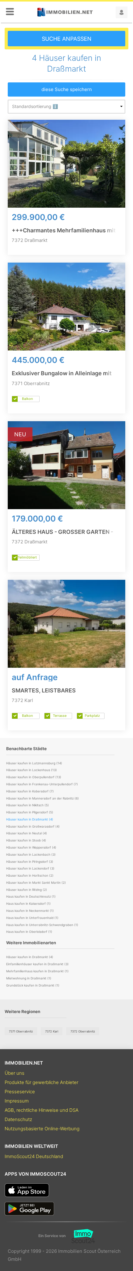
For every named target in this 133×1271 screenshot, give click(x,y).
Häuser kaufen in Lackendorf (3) (30, 868)
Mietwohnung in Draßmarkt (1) (28, 978)
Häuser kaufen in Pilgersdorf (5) (29, 812)
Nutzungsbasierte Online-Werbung (42, 1129)
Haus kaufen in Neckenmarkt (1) (30, 910)
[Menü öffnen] (10, 12)
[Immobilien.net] (65, 12)
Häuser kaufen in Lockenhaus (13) (31, 770)
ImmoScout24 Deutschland (34, 1156)
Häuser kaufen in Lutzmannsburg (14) (34, 763)
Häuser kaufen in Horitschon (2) (30, 875)
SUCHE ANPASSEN (67, 38)
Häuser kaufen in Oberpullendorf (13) (33, 777)
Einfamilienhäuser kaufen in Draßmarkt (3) (37, 964)
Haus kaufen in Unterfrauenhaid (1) (32, 918)
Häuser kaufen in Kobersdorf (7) (30, 791)
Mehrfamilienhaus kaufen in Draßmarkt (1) (37, 971)
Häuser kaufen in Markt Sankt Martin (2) (36, 882)
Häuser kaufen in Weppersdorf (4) (31, 847)
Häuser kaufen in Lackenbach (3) (31, 854)
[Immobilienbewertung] (80, 1236)
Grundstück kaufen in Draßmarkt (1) (32, 985)
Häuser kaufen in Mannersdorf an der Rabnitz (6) (42, 798)
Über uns (14, 1073)
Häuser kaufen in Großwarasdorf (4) (33, 826)
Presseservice (20, 1091)
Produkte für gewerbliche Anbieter (41, 1082)
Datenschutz (18, 1119)
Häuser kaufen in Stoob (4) (26, 840)
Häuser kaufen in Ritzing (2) (26, 889)
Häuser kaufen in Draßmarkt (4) (29, 957)
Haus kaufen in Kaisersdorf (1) (28, 903)
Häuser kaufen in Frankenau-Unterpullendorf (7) (42, 784)
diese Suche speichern (66, 89)
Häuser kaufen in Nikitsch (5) (27, 805)
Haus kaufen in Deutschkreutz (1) (31, 896)
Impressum (17, 1101)
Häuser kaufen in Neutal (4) (26, 833)
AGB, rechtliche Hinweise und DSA (42, 1110)
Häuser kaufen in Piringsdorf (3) (29, 861)
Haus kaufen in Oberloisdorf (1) (29, 931)
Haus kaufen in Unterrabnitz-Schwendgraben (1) (42, 925)
